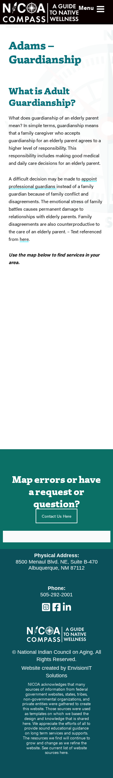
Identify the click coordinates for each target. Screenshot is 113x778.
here (24, 239)
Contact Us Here (56, 516)
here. (64, 752)
